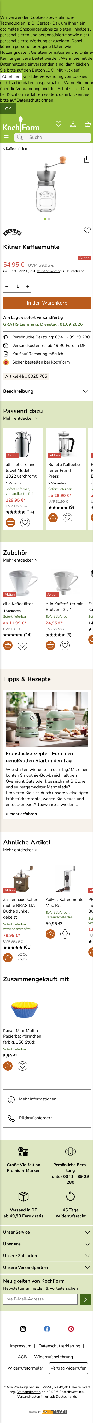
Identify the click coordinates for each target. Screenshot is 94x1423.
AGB (22, 1357)
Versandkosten (48, 271)
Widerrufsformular (25, 1368)
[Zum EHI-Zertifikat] (7, 362)
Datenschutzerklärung (59, 1346)
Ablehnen (11, 76)
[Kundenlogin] (73, 124)
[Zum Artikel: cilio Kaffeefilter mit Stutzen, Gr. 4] (66, 583)
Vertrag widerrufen (68, 1368)
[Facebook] (47, 1329)
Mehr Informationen (37, 1099)
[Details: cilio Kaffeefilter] (10, 594)
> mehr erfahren (21, 814)
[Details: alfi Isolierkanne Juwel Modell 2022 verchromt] (13, 455)
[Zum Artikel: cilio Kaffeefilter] (23, 583)
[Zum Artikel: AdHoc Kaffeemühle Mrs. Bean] (66, 878)
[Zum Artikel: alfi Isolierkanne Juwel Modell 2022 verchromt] (23, 443)
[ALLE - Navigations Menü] (6, 137)
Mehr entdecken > (20, 418)
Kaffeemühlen (16, 149)
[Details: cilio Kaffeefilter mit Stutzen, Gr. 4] (53, 594)
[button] (86, 159)
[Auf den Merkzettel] (87, 230)
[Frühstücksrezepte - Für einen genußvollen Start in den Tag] (47, 719)
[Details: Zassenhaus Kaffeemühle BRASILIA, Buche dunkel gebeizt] (10, 890)
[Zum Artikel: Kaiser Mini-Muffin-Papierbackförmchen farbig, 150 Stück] (24, 1009)
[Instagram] (23, 1329)
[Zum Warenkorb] (88, 124)
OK (8, 109)
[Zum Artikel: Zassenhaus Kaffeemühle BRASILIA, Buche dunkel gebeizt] (23, 878)
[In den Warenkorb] (10, 522)
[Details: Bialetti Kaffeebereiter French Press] (55, 455)
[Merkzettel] (58, 124)
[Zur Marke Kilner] (12, 232)
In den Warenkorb (47, 303)
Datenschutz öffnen (35, 100)
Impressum (20, 1346)
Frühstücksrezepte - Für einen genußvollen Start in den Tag (39, 757)
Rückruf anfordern (36, 1118)
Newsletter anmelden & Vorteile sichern (41, 1288)
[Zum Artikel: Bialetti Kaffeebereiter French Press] (65, 443)
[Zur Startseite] (21, 124)
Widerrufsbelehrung (53, 1357)
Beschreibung (18, 391)
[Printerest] (71, 1329)
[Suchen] (21, 137)
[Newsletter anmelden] (85, 1299)
